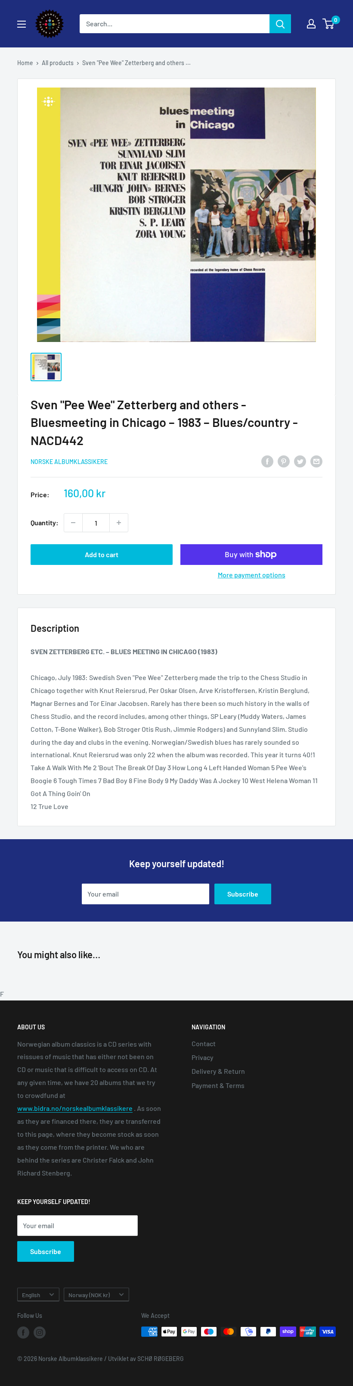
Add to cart (101, 554)
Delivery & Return (218, 1071)
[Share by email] (316, 460)
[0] (328, 24)
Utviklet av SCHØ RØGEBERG (146, 1358)
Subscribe (242, 894)
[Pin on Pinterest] (284, 460)
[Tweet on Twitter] (300, 460)
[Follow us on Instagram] (40, 1332)
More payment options (251, 575)
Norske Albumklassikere (69, 461)
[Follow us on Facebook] (23, 1332)
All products (58, 62)
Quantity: (45, 522)
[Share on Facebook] (267, 460)
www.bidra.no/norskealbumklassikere (75, 1108)
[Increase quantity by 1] (119, 523)
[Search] (280, 23)
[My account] (311, 23)
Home (25, 62)
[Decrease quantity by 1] (73, 523)
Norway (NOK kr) (89, 1294)
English (31, 1294)
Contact (204, 1043)
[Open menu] (21, 24)
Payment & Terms (218, 1085)
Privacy (203, 1057)
